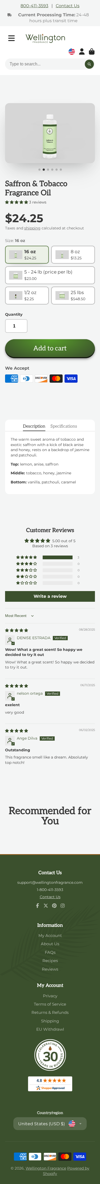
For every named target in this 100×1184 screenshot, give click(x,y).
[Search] (89, 64)
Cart (92, 51)
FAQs (50, 952)
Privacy (50, 995)
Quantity (13, 314)
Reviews (50, 969)
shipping (32, 228)
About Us (50, 943)
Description (34, 426)
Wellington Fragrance (46, 1168)
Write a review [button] (50, 596)
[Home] (45, 38)
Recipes (50, 960)
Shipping (50, 1020)
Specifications (63, 426)
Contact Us (67, 5)
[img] (16, 630)
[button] (17, 202)
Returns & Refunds (50, 1012)
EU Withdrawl (50, 1029)
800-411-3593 (34, 5)
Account (82, 51)
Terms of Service (50, 1004)
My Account (50, 935)
